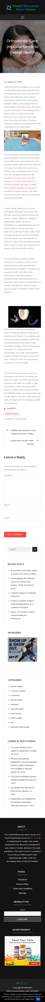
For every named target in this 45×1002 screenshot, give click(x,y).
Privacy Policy (22, 884)
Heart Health (16, 718)
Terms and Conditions (22, 888)
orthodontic (9, 419)
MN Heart (34, 838)
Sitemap (22, 893)
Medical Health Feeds (22, 741)
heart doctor (16, 713)
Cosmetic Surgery (18, 691)
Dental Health (17, 700)
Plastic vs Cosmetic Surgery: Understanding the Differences (23, 615)
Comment (8, 475)
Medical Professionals (20, 727)
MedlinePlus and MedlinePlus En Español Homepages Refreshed (23, 802)
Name (7, 505)
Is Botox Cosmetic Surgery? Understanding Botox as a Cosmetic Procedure (22, 604)
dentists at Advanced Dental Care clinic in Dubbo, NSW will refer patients (20, 184)
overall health (20, 419)
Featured (14, 704)
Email (7, 518)
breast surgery (17, 686)
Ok (38, 999)
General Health (12, 414)
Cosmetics (15, 695)
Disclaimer (22, 879)
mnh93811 (12, 408)
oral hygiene (21, 107)
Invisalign (22, 269)
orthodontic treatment (13, 211)
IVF (12, 722)
